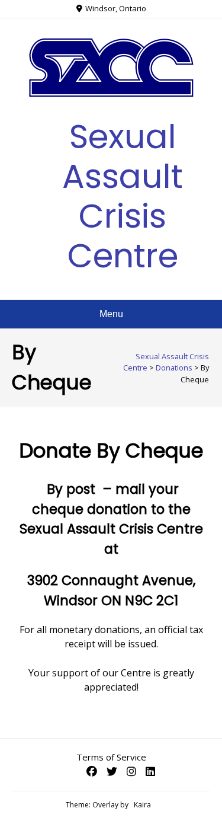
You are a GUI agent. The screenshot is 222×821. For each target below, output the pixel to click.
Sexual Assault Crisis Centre (122, 196)
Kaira (142, 805)
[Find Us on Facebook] (91, 771)
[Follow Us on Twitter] (112, 771)
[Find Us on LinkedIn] (150, 771)
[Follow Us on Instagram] (131, 771)
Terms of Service (111, 757)
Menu (111, 314)
